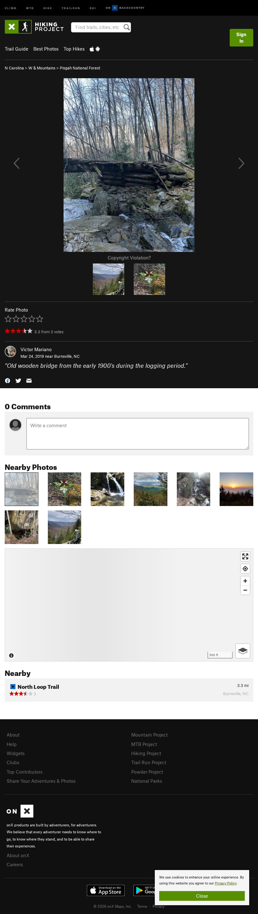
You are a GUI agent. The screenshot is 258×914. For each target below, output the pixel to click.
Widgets (16, 753)
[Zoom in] (245, 580)
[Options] (243, 651)
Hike (47, 8)
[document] (202, 887)
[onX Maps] (20, 816)
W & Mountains (41, 67)
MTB (30, 8)
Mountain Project (149, 734)
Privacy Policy (226, 883)
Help (12, 744)
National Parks (146, 781)
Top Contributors (24, 772)
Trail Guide (16, 49)
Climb (11, 8)
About (13, 734)
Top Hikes (74, 49)
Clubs (13, 762)
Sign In (241, 37)
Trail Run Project (148, 762)
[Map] (129, 605)
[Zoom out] (245, 590)
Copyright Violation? (129, 257)
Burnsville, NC (67, 356)
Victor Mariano (36, 349)
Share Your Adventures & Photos (41, 781)
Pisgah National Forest (80, 67)
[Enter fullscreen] (245, 556)
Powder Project (147, 772)
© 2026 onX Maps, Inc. (112, 906)
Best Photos (46, 49)
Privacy (159, 906)
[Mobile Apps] (95, 49)
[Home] (37, 27)
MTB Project (144, 744)
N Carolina (14, 67)
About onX (18, 855)
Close (202, 896)
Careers (15, 864)
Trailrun (71, 8)
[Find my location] (245, 568)
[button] (7, 380)
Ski (93, 8)
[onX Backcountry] (125, 8)
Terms (142, 906)
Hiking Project (146, 753)
